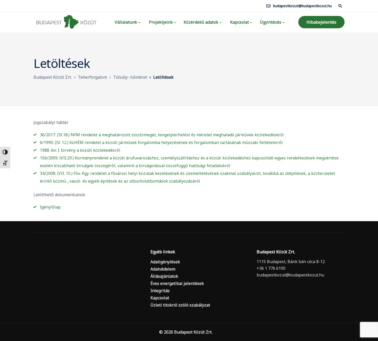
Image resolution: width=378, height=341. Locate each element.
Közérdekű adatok (201, 22)
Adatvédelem (162, 269)
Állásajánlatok (164, 276)
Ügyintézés (270, 22)
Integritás (160, 290)
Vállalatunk (125, 22)
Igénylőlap (50, 207)
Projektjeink (160, 22)
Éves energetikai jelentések (177, 283)
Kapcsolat (239, 22)
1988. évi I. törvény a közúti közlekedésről (80, 150)
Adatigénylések (165, 262)
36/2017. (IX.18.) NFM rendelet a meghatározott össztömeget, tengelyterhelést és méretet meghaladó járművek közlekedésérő (161, 135)
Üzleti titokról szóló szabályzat (180, 305)
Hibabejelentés (321, 22)
